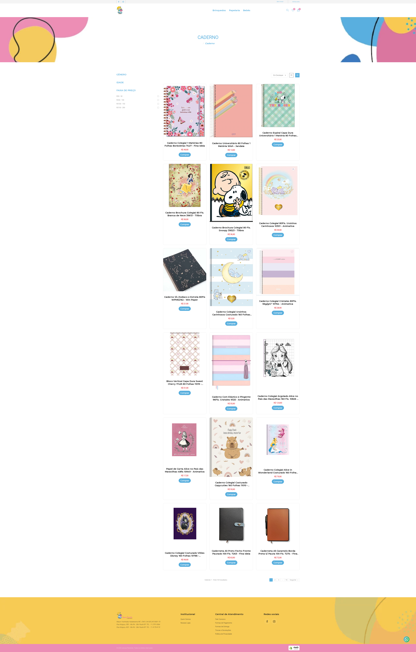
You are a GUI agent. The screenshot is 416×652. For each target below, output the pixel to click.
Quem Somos (186, 619)
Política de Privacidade (223, 634)
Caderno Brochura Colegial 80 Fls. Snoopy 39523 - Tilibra (231, 229)
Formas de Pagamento (223, 623)
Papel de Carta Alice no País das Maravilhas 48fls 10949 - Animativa (185, 470)
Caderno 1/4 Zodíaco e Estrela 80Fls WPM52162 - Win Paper (184, 298)
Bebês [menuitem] (246, 10)
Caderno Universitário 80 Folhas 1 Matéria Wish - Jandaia (231, 144)
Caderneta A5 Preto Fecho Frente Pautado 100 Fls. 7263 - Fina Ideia (231, 552)
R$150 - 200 (120, 108)
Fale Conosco (220, 619)
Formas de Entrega (222, 627)
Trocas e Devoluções (223, 630)
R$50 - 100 (120, 100)
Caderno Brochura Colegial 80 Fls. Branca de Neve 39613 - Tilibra (184, 214)
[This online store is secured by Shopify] (294, 648)
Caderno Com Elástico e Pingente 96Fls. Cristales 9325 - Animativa (231, 398)
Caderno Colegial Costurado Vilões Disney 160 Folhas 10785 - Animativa (184, 554)
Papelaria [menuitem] (234, 10)
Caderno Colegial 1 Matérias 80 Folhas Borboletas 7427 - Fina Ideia (185, 144)
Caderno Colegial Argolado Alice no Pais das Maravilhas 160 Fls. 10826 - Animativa (278, 397)
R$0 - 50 (119, 96)
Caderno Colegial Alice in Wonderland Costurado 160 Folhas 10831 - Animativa (278, 471)
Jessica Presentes (127, 648)
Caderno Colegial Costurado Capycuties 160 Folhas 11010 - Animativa (231, 484)
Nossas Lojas (185, 623)
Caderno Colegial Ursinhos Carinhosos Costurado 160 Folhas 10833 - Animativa (231, 313)
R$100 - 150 (120, 104)
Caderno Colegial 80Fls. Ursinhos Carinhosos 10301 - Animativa (278, 224)
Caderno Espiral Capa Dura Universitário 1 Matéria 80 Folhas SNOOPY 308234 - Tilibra (278, 134)
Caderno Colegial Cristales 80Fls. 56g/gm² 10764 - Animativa (278, 302)
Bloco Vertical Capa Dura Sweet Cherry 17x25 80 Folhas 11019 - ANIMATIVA (184, 382)
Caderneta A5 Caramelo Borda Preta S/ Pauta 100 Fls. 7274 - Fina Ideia (277, 552)
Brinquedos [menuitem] (219, 10)
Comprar (184, 155)
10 (286, 580)
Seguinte (293, 580)
